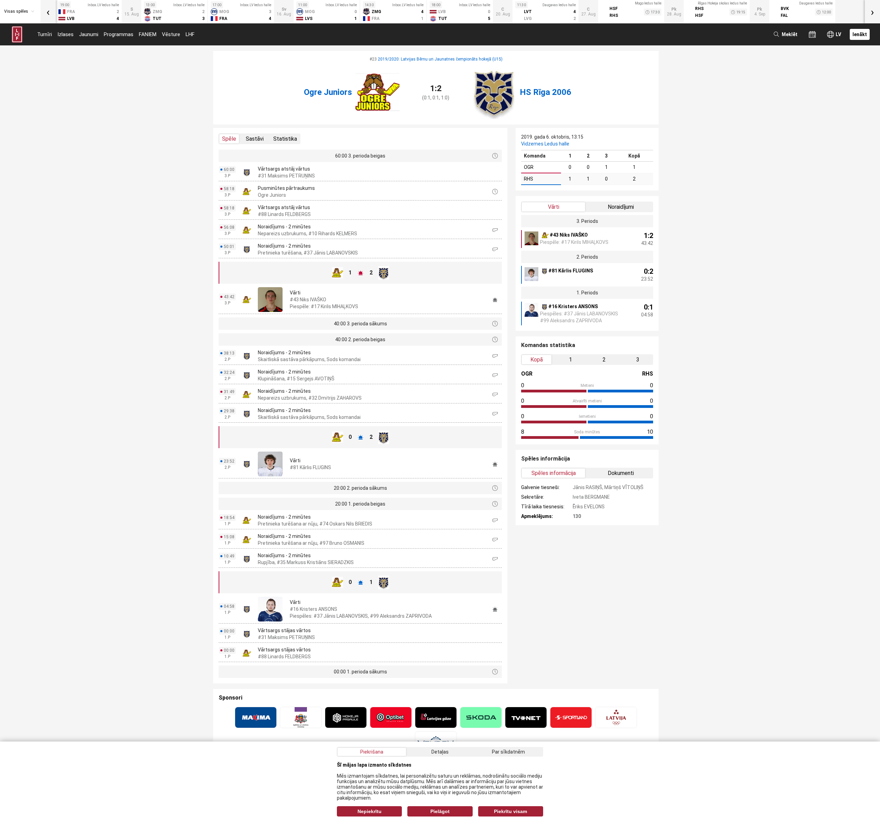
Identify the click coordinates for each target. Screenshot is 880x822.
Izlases (65, 34)
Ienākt (859, 34)
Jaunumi (88, 34)
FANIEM (147, 34)
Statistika (285, 139)
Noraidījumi (621, 207)
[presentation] (48, 11)
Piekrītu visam (510, 811)
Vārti (553, 207)
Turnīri (44, 34)
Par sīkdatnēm (508, 752)
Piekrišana (371, 752)
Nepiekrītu (370, 811)
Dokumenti (621, 473)
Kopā (536, 359)
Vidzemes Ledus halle (545, 144)
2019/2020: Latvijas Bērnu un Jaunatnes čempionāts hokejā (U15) (440, 59)
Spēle (229, 139)
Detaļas (440, 752)
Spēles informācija (553, 473)
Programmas (118, 34)
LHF (190, 34)
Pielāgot (440, 811)
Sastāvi (255, 139)
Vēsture (171, 34)
